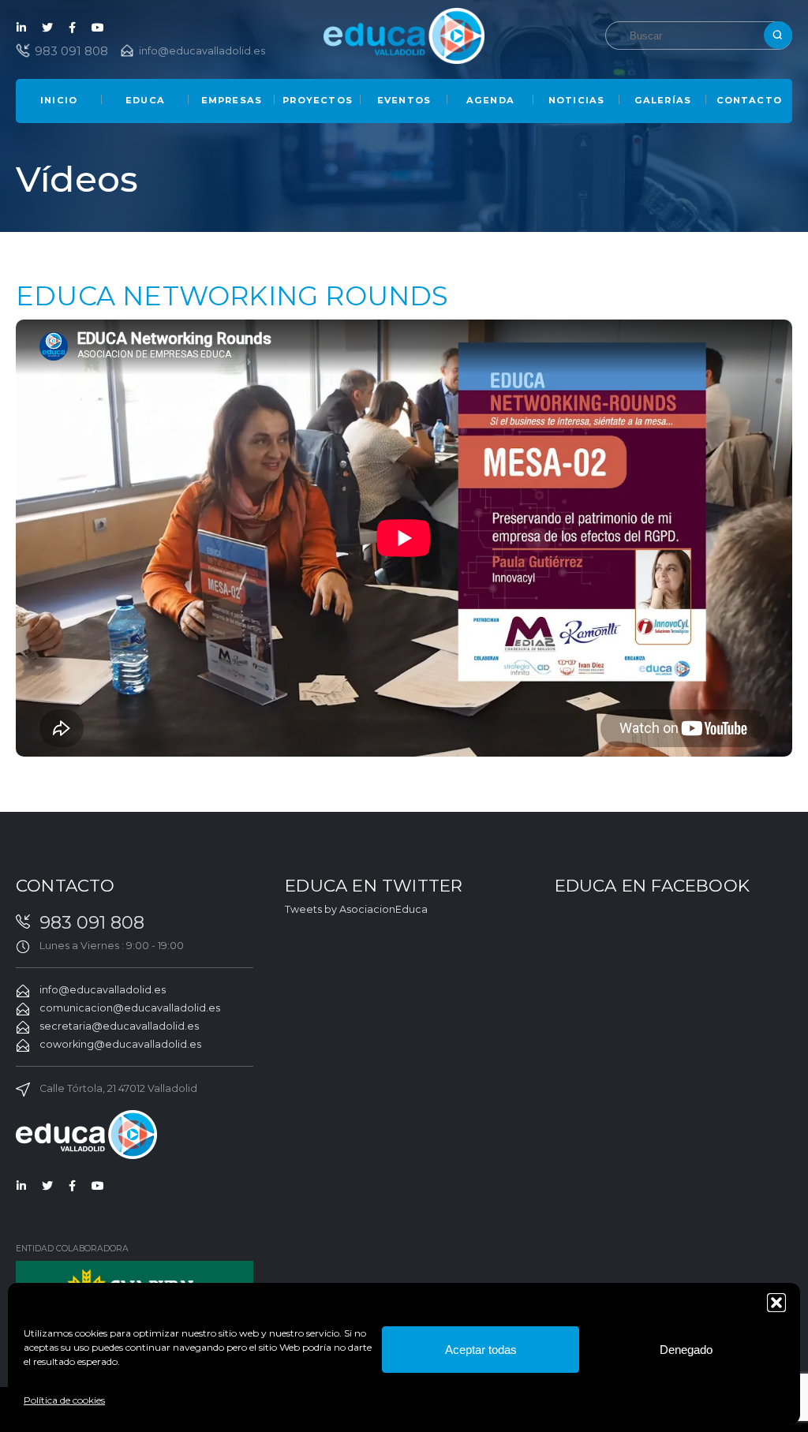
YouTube (98, 28)
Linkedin (22, 28)
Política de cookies (64, 1400)
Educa (145, 100)
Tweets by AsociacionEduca (356, 909)
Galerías (663, 100)
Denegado (686, 1349)
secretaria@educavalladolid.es (119, 1026)
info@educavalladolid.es (202, 51)
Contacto (749, 100)
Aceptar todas (481, 1349)
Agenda (490, 100)
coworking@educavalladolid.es (120, 1044)
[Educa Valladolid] (404, 35)
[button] (776, 1302)
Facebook (73, 28)
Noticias (576, 100)
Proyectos (317, 100)
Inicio (58, 100)
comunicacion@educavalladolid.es (129, 1008)
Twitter (47, 28)
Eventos (404, 100)
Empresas (232, 100)
